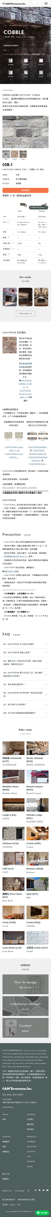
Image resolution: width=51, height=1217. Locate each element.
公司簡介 (30, 1119)
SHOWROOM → (8, 1107)
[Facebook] (39, 1190)
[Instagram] (35, 1190)
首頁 (4, 1119)
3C (28, 1191)
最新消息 (30, 1124)
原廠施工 (5, 1179)
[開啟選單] (46, 3)
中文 (19, 1205)
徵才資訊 (30, 1129)
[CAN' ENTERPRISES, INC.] (14, 3)
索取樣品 (5, 1152)
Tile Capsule (20, 1191)
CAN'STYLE (31, 1152)
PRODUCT (12, 25)
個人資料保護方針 (8, 1200)
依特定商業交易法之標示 (26, 1200)
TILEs (29, 1156)
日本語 (5, 1205)
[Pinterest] (43, 1190)
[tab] (6, 155)
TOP (5, 25)
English (12, 1205)
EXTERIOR (31, 1161)
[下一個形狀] (47, 207)
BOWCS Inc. (7, 1191)
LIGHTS (30, 1166)
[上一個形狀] (18, 207)
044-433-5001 (15, 1094)
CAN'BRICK (31, 1142)
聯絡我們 (5, 1142)
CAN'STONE (23, 25)
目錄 (4, 1146)
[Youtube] (47, 1190)
